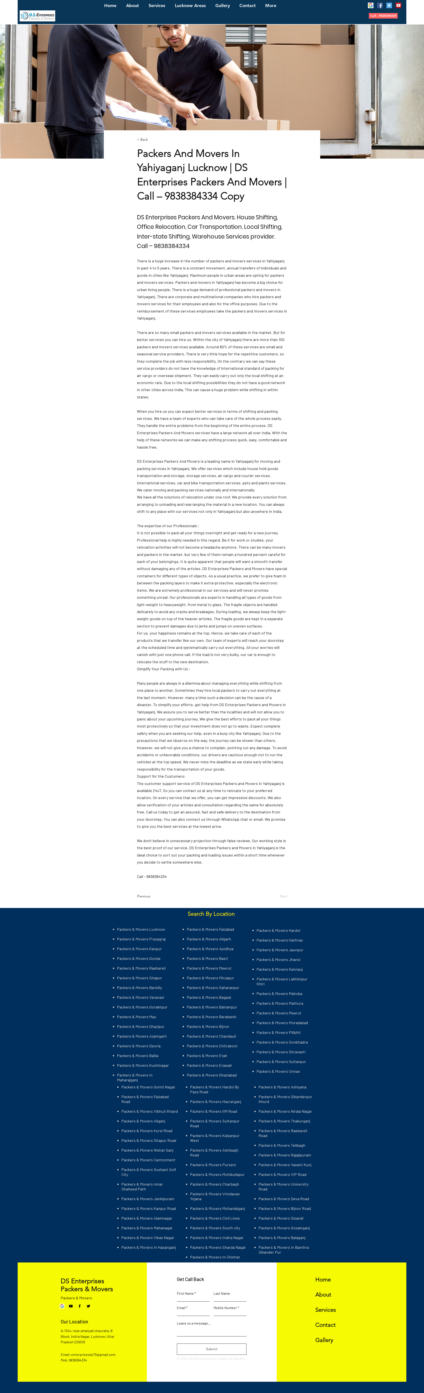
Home (323, 1279)
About (323, 1294)
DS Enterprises (82, 1281)
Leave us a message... (194, 1323)
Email (181, 1308)
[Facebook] (380, 5)
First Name (185, 1293)
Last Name (222, 1293)
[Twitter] (389, 5)
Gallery (324, 1340)
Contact (325, 1324)
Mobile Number (225, 1308)
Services (325, 1309)
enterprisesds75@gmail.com (93, 1354)
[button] (383, 16)
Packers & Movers (76, 1297)
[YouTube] (398, 5)
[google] (370, 5)
